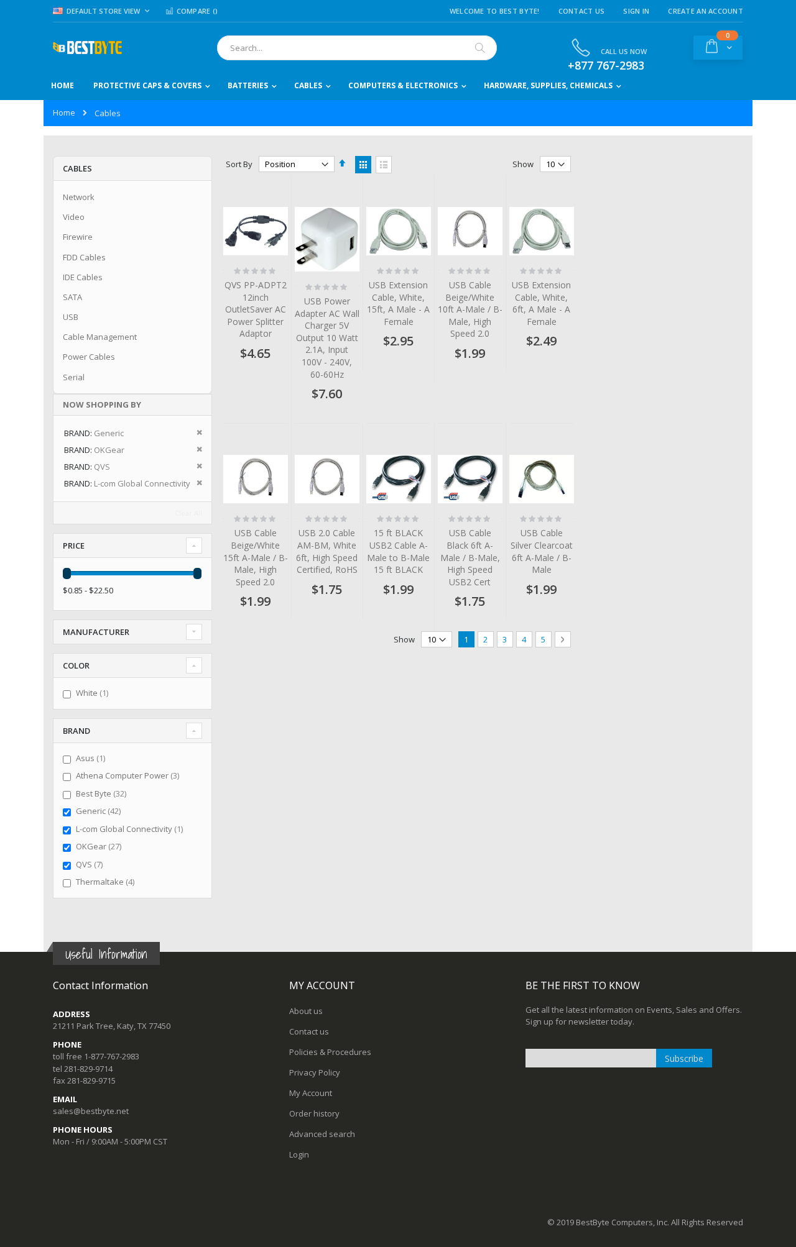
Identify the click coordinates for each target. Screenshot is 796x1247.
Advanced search (322, 1134)
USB (70, 316)
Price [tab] (74, 545)
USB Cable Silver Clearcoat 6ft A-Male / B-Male (542, 551)
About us (306, 1010)
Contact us (309, 1031)
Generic (100, 810)
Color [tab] (76, 665)
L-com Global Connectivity (131, 828)
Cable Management (100, 336)
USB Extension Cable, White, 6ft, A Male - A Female (541, 303)
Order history (314, 1113)
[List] (384, 164)
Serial (74, 377)
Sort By (239, 164)
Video (74, 216)
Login (299, 1154)
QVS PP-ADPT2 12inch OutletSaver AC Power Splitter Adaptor (255, 309)
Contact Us (581, 11)
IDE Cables (83, 277)
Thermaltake (106, 881)
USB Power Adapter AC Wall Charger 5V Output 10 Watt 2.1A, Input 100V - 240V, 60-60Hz (327, 337)
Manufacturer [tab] (96, 631)
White (93, 692)
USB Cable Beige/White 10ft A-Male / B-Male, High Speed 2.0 (470, 309)
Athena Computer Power (129, 775)
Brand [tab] (76, 730)
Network (79, 197)
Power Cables (89, 356)
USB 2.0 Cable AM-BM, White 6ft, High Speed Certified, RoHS (327, 551)
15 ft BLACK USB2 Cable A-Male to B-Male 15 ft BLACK (398, 551)
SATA (72, 297)
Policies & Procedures (330, 1051)
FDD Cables (84, 257)
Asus (92, 758)
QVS (91, 864)
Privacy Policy (314, 1072)
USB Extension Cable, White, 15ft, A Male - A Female (398, 303)
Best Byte (102, 793)
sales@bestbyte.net (91, 1111)
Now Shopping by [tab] (102, 404)
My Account (310, 1093)
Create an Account (705, 11)
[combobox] (357, 47)
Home (64, 112)
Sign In (636, 11)
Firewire (78, 236)
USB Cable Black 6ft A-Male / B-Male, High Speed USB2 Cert (470, 557)
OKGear (100, 846)
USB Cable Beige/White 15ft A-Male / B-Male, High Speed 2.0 (255, 557)
